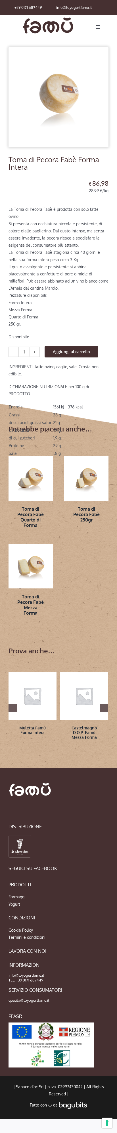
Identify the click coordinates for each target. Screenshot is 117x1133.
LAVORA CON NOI (27, 951)
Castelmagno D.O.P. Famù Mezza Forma (84, 732)
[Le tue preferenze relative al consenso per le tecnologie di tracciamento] (107, 1123)
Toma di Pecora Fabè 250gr (86, 514)
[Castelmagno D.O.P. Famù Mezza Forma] (84, 696)
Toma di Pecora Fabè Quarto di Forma (30, 517)
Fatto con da (44, 1105)
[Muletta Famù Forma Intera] (33, 696)
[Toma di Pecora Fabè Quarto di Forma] (31, 478)
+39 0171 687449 (28, 7)
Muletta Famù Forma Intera (32, 730)
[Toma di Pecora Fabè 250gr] (86, 478)
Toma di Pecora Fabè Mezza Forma (30, 605)
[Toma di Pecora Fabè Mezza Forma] (31, 566)
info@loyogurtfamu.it (74, 7)
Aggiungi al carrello (71, 351)
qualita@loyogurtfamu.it (29, 1000)
